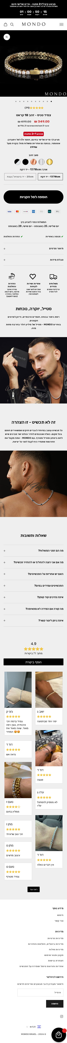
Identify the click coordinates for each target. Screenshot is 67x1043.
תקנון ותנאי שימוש (53, 955)
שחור (25, 162)
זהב (49, 162)
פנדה (17, 162)
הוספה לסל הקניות (33, 197)
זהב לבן (41, 162)
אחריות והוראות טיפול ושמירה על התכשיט (41, 966)
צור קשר (58, 920)
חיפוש (60, 915)
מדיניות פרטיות (55, 938)
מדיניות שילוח (56, 949)
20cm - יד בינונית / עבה (20, 176)
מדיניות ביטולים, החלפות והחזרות (45, 944)
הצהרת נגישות (55, 960)
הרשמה (54, 1003)
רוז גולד (33, 162)
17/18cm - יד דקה (50, 176)
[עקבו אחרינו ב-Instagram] (61, 1016)
